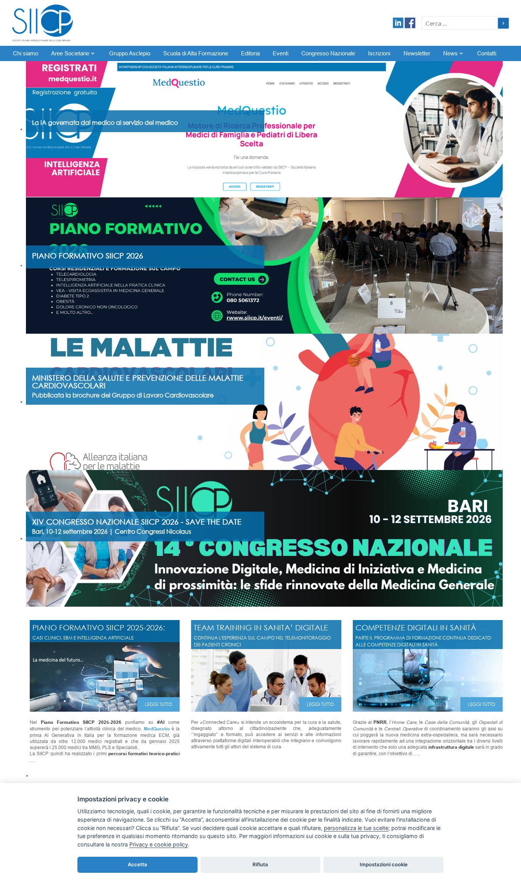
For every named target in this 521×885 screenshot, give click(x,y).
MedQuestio (157, 729)
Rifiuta (260, 864)
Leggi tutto (158, 704)
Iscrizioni (379, 53)
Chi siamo (25, 53)
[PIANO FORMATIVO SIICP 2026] (264, 265)
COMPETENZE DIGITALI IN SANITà (415, 627)
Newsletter (417, 53)
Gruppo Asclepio (129, 53)
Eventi (280, 53)
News (450, 53)
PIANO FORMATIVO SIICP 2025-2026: (98, 627)
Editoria (250, 53)
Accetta (137, 864)
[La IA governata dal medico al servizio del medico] (264, 129)
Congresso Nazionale (328, 53)
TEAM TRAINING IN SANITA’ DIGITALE (261, 627)
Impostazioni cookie (384, 864)
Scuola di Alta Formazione (195, 53)
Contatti (486, 53)
